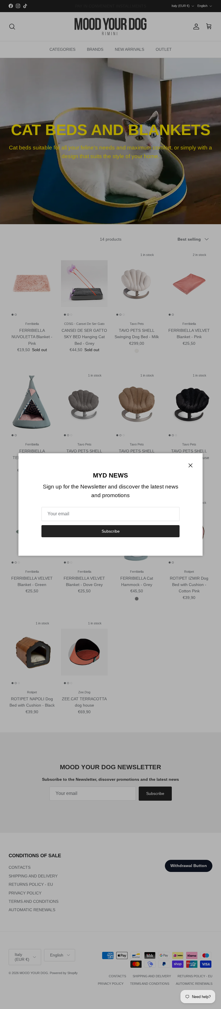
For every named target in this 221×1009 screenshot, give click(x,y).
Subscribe (111, 531)
